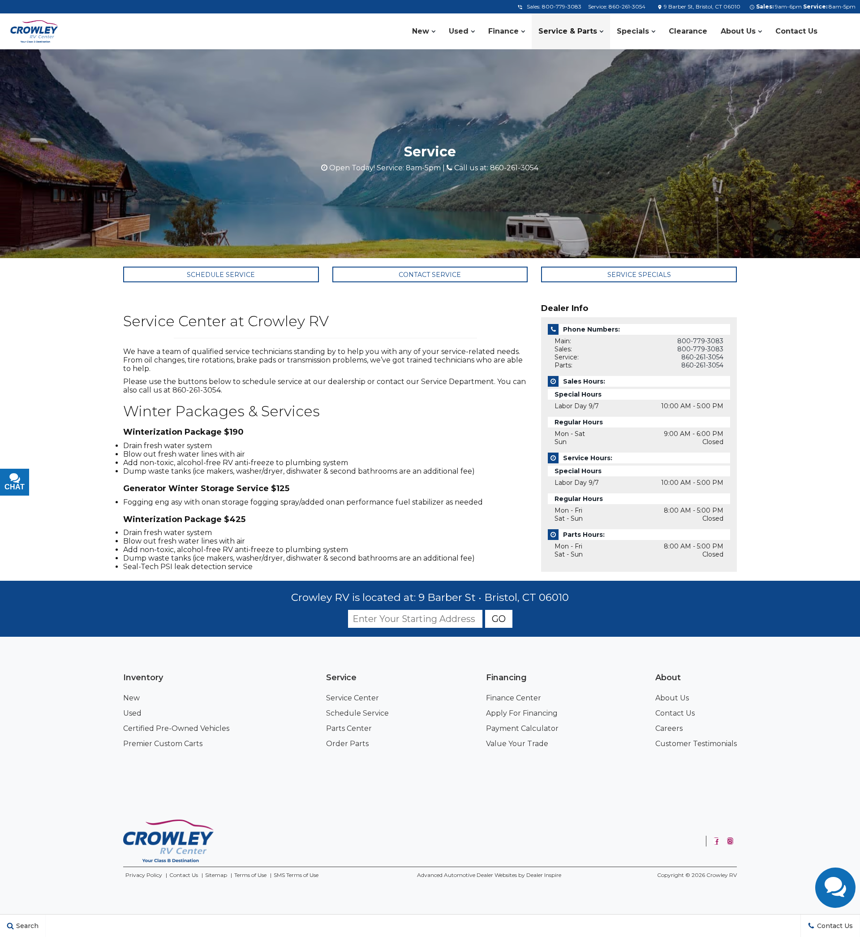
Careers (669, 728)
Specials (633, 31)
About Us (738, 31)
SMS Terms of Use (296, 875)
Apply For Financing (522, 713)
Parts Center (349, 728)
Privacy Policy (143, 875)
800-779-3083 (561, 6)
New (420, 31)
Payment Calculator (522, 728)
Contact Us (796, 31)
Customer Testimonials (696, 743)
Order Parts (347, 743)
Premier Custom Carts (162, 743)
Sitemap (216, 875)
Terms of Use (250, 875)
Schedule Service (221, 275)
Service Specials (639, 275)
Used (459, 31)
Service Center (352, 698)
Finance (503, 31)
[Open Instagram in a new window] (730, 841)
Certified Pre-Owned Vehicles (176, 728)
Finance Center (513, 698)
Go (499, 618)
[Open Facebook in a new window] (716, 841)
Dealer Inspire (543, 875)
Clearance (688, 31)
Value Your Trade (517, 743)
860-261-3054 (627, 6)
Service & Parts (567, 31)
